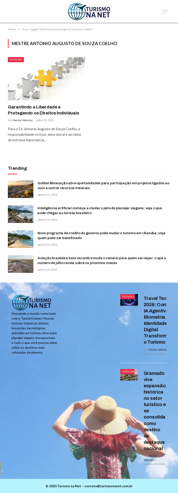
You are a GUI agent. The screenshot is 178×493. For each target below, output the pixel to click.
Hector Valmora (22, 120)
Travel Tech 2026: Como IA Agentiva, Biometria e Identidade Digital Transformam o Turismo (159, 320)
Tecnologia (131, 296)
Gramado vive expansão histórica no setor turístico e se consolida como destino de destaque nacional (155, 411)
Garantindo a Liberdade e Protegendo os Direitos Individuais (43, 110)
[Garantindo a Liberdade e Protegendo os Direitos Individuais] (46, 78)
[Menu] (165, 11)
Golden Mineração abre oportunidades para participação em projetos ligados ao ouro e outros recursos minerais (103, 185)
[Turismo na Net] (89, 11)
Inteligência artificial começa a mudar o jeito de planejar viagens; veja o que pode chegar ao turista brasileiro (100, 210)
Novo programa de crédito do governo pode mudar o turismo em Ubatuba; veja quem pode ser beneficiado (101, 235)
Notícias (16, 59)
